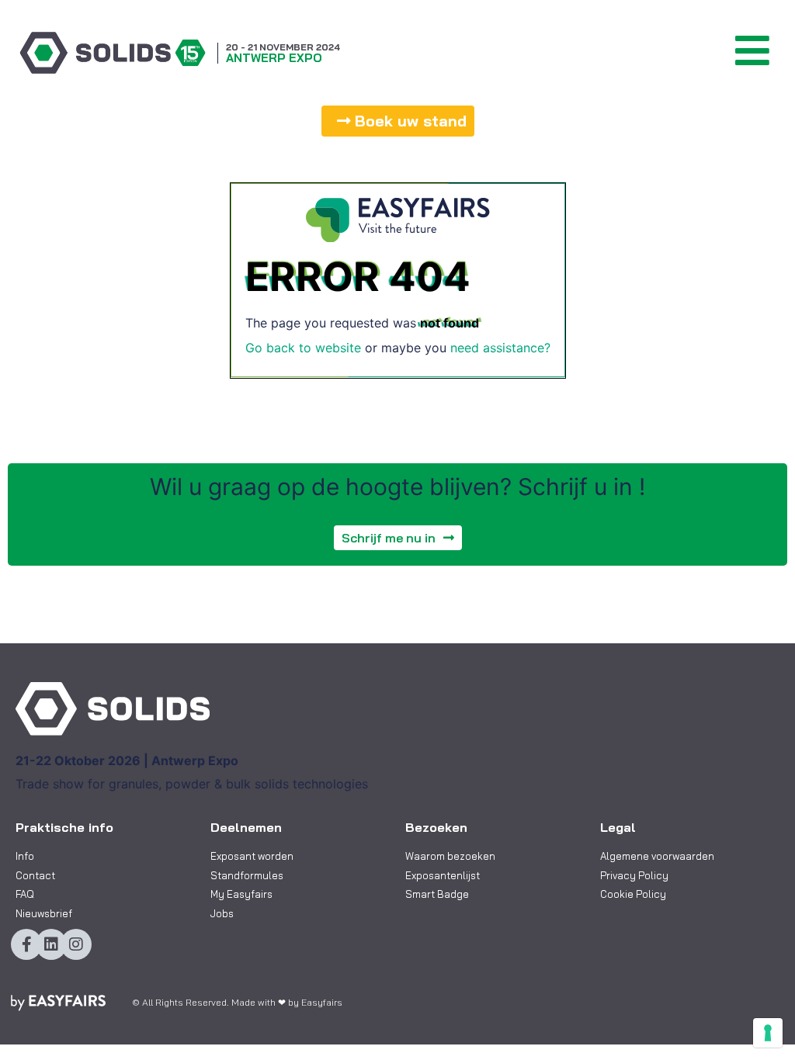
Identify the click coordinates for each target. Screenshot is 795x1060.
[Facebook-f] (26, 944)
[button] (397, 121)
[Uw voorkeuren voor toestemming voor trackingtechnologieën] (768, 1033)
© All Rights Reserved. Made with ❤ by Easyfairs (237, 1002)
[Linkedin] (51, 944)
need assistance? (500, 347)
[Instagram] (76, 944)
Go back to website (303, 347)
